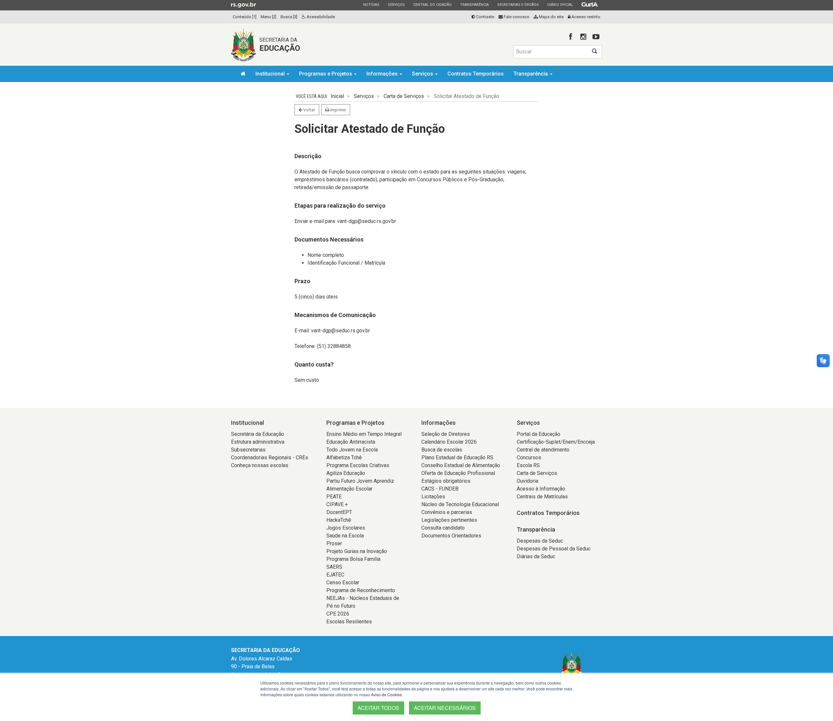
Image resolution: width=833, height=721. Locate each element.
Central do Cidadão (432, 4)
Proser (334, 543)
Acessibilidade (320, 16)
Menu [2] (268, 16)
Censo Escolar (342, 582)
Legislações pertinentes (449, 520)
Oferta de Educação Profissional (458, 473)
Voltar (308, 109)
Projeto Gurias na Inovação (356, 551)
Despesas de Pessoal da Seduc (554, 549)
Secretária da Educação (257, 434)
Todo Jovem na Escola (352, 450)
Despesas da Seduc (540, 541)
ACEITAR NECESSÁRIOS (445, 708)
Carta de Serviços (404, 96)
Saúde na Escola (345, 536)
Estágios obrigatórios (446, 481)
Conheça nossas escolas (259, 465)
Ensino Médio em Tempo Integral (364, 434)
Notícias (371, 4)
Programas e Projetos (326, 74)
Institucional (270, 74)
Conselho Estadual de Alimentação (460, 465)
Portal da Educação (538, 434)
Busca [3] (288, 16)
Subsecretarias (248, 450)
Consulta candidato (443, 528)
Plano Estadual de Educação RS (457, 457)
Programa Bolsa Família (353, 559)
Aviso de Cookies (386, 694)
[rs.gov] (243, 4)
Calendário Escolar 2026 (449, 442)
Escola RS (528, 465)
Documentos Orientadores (451, 536)
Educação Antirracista (350, 442)
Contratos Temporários (475, 74)
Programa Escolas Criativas (357, 465)
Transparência (474, 4)
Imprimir (337, 109)
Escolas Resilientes (349, 621)
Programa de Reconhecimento (360, 590)
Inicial (337, 96)
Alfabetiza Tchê (344, 457)
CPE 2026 (337, 614)
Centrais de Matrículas (542, 496)
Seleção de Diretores (445, 434)
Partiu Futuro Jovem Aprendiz (360, 481)
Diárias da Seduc (536, 556)
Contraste (484, 16)
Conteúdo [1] (244, 16)
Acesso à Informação (541, 489)
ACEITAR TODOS (378, 708)
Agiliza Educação (345, 473)
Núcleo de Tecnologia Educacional (460, 504)
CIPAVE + (337, 504)
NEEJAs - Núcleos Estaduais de (362, 598)
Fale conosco (516, 16)
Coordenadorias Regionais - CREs (269, 457)
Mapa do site (551, 16)
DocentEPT (339, 512)
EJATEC (335, 575)
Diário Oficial (560, 4)
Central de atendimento (543, 450)
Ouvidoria (527, 481)
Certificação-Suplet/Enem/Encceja (556, 442)
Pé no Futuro (340, 606)
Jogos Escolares (345, 528)
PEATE (334, 496)
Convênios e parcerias (446, 512)
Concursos (529, 457)
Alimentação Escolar (349, 489)
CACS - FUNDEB (439, 489)
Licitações (433, 496)
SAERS (334, 567)
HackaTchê (338, 520)
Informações (382, 74)
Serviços (396, 4)
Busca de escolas (441, 450)
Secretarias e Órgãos (518, 4)
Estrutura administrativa (257, 442)
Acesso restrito (585, 16)
